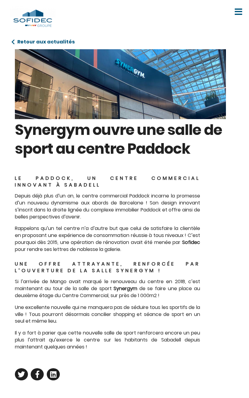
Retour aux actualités (46, 42)
